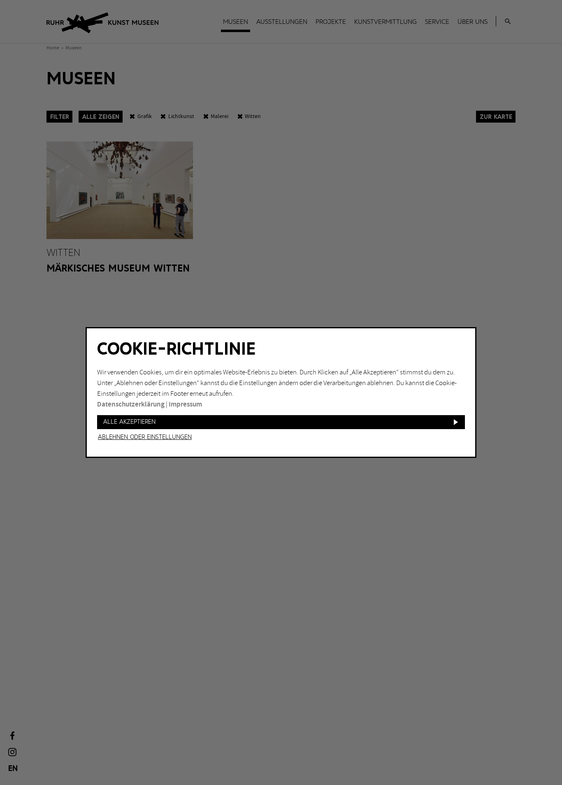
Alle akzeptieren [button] (129, 422)
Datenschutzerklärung (131, 404)
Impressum (185, 404)
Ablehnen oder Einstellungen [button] (145, 437)
